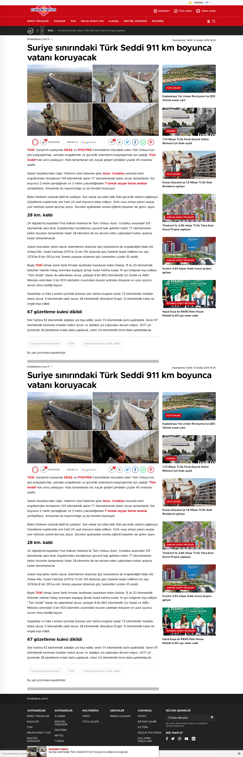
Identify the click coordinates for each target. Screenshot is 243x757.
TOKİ (73, 21)
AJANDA (114, 21)
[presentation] (37, 30)
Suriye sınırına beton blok (45, 343)
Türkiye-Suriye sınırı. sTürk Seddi (101, 343)
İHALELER (60, 21)
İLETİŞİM (143, 727)
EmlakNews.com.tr (38, 39)
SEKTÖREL (158, 21)
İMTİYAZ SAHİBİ (147, 722)
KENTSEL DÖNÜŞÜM (135, 21)
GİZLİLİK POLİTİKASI (149, 733)
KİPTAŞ (59, 735)
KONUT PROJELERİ (38, 21)
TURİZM (59, 741)
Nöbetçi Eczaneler (120, 716)
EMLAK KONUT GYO (92, 21)
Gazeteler (164, 11)
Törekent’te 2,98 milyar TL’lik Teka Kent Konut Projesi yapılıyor (91, 31)
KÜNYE (142, 716)
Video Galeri (208, 11)
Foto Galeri (185, 11)
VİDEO (86, 716)
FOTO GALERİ (90, 722)
